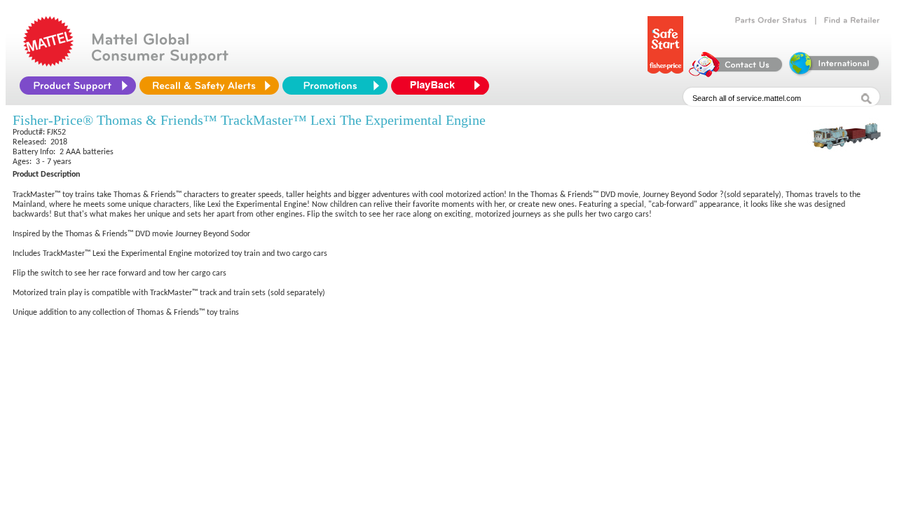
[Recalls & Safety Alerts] (209, 85)
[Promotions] (335, 85)
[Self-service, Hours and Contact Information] (736, 73)
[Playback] (443, 85)
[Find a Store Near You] (852, 20)
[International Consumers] (833, 73)
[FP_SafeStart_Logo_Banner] (665, 73)
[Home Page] (48, 63)
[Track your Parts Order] (771, 20)
